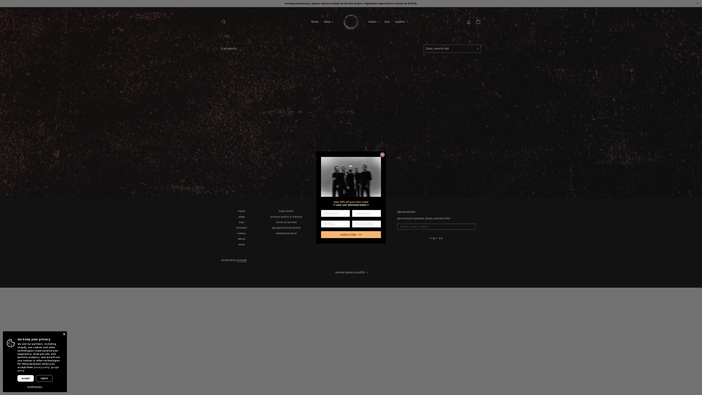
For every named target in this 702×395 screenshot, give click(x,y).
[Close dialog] (382, 155)
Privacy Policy (42, 367)
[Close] (64, 334)
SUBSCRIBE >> (351, 234)
